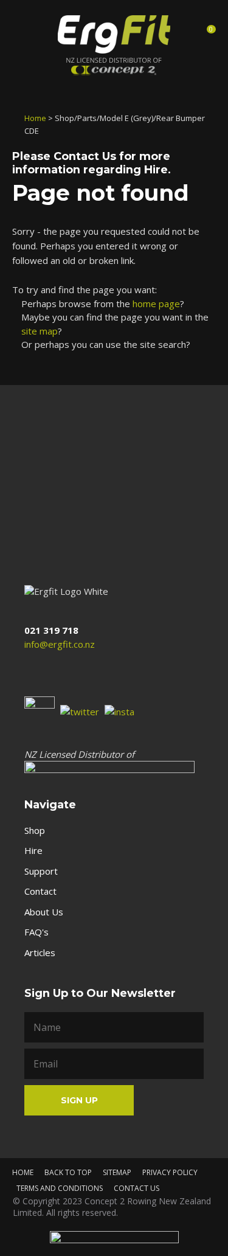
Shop (34, 830)
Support (41, 871)
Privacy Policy (170, 1172)
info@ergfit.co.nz (59, 644)
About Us (43, 912)
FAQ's (36, 932)
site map (39, 331)
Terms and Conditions (59, 1188)
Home (35, 118)
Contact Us (85, 156)
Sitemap (117, 1172)
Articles (39, 952)
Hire (33, 850)
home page (156, 303)
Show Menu (23, 32)
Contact (40, 891)
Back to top (68, 1172)
